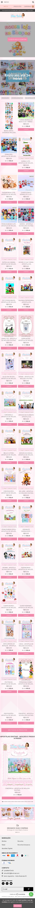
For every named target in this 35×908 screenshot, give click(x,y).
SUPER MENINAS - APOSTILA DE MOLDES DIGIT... (26, 607)
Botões (4, 841)
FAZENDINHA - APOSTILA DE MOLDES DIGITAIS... (26, 568)
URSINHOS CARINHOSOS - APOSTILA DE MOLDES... (26, 530)
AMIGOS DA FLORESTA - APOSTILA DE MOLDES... (26, 416)
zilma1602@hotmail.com (11, 873)
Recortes (20, 841)
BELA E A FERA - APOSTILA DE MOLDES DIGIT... (9, 454)
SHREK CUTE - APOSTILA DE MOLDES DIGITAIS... (26, 162)
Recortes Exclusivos (24, 845)
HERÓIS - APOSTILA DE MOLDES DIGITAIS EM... (26, 225)
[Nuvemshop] (17, 894)
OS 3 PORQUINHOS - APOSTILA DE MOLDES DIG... (9, 301)
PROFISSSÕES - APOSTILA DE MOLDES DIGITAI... (9, 714)
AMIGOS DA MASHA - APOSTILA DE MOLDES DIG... (26, 454)
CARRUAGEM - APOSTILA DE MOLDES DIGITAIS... (26, 339)
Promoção (5, 98)
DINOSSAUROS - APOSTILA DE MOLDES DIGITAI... (9, 492)
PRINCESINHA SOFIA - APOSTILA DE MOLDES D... (9, 530)
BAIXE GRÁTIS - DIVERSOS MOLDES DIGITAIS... (9, 132)
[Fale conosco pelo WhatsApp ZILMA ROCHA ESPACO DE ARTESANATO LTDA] (31, 894)
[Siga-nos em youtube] (11, 883)
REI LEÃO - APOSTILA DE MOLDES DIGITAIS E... (26, 492)
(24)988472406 (9, 870)
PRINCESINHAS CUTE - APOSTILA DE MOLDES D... (9, 225)
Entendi (17, 906)
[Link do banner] (17, 820)
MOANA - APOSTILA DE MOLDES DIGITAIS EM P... (9, 568)
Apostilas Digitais (17, 98)
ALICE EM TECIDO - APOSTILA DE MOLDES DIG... (9, 377)
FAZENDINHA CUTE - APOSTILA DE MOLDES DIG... (9, 193)
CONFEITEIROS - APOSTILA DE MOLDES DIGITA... (9, 607)
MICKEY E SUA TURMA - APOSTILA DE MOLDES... (26, 263)
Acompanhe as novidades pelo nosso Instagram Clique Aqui (17, 10)
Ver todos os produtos (17, 730)
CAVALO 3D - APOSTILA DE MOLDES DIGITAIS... (9, 339)
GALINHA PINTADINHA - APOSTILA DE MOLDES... (26, 301)
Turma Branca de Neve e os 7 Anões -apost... (26, 121)
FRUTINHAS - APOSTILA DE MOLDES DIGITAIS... (9, 683)
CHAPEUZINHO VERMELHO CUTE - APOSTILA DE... (26, 193)
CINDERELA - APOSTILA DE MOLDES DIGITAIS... (9, 416)
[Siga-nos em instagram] (3, 883)
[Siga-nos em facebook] (7, 883)
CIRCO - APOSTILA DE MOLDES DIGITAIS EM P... (26, 645)
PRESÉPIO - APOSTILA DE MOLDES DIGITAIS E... (26, 714)
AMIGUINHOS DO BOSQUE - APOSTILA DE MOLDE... (9, 645)
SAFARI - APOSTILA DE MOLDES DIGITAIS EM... (26, 377)
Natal (3, 845)
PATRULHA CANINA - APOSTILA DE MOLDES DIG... (9, 263)
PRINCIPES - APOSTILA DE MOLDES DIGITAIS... (9, 155)
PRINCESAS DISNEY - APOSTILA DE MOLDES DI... (26, 683)
